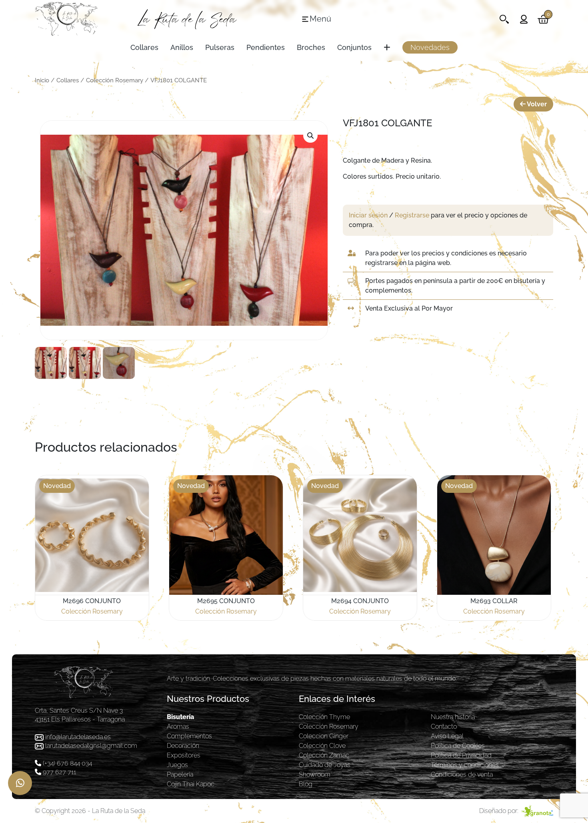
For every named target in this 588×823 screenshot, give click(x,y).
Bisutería (180, 717)
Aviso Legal (447, 736)
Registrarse (412, 215)
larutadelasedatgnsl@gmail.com (91, 745)
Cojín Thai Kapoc (190, 784)
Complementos (189, 736)
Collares (144, 47)
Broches (311, 47)
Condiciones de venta (462, 774)
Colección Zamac (324, 755)
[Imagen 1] (51, 363)
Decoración (183, 745)
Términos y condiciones (465, 765)
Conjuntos (354, 47)
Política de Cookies (458, 745)
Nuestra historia (453, 717)
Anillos (181, 47)
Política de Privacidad (461, 755)
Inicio (42, 80)
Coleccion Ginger (323, 736)
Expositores (183, 755)
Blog (305, 784)
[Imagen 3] (119, 363)
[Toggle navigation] (504, 19)
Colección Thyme (324, 717)
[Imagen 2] (85, 363)
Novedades (430, 47)
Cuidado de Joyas (324, 765)
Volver (536, 104)
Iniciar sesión (368, 215)
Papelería (180, 774)
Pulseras (219, 47)
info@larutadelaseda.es (78, 737)
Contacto (444, 726)
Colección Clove (322, 745)
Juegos (177, 765)
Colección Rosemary (114, 80)
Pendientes (265, 47)
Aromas (178, 726)
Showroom (314, 774)
